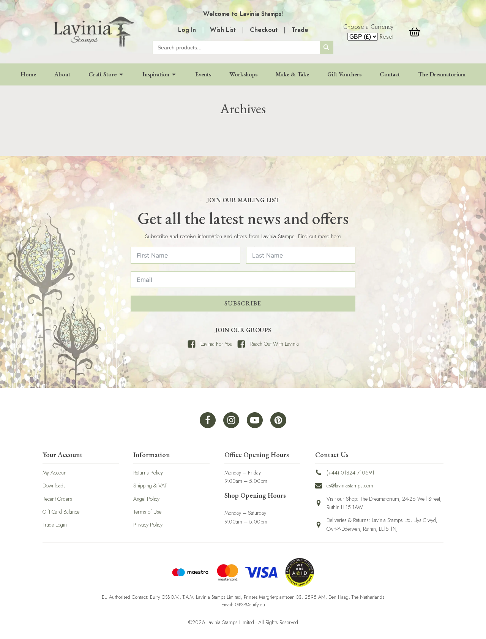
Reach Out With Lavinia (274, 344)
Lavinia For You (216, 344)
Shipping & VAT (150, 485)
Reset (386, 36)
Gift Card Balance (61, 512)
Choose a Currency (368, 26)
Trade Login (55, 524)
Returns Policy (148, 472)
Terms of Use (147, 512)
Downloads (54, 485)
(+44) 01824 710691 (350, 472)
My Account (55, 472)
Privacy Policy (148, 524)
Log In (187, 29)
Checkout (264, 29)
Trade (300, 29)
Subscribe (242, 303)
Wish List (223, 29)
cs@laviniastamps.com (350, 485)
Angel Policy (146, 499)
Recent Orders (57, 499)
